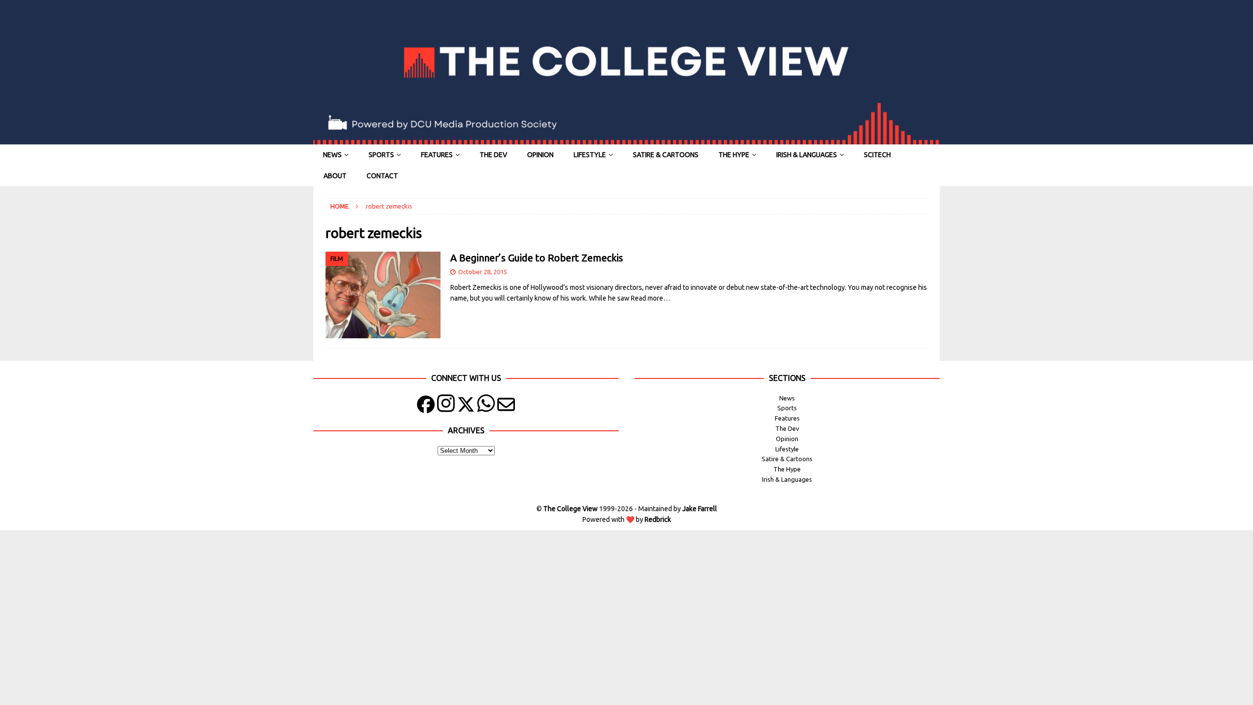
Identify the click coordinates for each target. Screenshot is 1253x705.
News (332, 155)
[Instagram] (446, 406)
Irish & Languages (806, 155)
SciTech (877, 155)
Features (437, 155)
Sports (381, 155)
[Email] (506, 406)
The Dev (493, 155)
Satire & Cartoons (665, 155)
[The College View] (626, 139)
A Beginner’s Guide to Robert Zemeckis (536, 257)
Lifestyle (590, 155)
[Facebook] (426, 406)
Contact (382, 176)
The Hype (734, 155)
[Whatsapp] (486, 406)
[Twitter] (466, 406)
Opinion (540, 155)
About (335, 176)
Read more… (650, 298)
